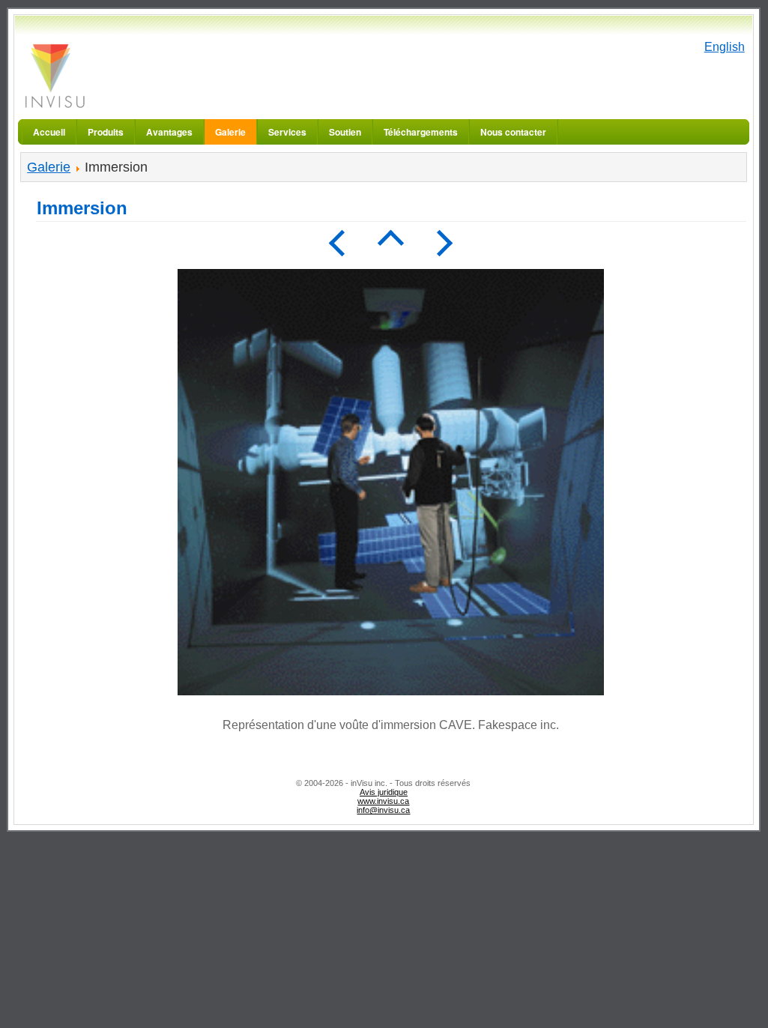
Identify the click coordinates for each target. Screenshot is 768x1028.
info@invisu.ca (383, 809)
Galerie (48, 167)
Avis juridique (384, 791)
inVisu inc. (54, 75)
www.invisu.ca (383, 800)
